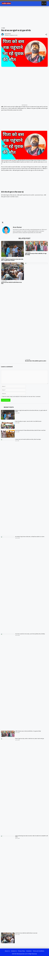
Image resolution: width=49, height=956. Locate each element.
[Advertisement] (24, 16)
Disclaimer (29, 951)
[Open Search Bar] (42, 3)
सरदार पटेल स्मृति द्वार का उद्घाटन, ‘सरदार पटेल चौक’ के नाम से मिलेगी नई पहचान (28, 421)
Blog (4, 27)
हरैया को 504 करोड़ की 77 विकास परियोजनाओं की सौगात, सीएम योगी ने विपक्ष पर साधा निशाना (30, 430)
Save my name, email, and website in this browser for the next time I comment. (21, 396)
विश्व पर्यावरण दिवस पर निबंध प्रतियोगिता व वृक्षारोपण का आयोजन (35, 361)
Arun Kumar (8, 33)
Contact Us (14, 951)
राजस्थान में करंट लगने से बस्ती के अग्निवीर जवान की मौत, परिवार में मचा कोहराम (28, 439)
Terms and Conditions (38, 951)
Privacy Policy (21, 951)
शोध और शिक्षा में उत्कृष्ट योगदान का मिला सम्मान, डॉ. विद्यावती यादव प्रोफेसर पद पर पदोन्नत (29, 536)
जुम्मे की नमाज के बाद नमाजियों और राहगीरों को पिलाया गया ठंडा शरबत (11, 283)
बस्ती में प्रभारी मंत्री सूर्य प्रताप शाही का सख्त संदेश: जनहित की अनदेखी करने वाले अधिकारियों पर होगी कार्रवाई (31, 836)
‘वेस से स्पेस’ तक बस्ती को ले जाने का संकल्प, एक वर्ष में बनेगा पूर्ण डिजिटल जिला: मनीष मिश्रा (30, 633)
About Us (7, 951)
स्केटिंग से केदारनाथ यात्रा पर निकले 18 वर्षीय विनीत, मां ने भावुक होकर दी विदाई (35, 254)
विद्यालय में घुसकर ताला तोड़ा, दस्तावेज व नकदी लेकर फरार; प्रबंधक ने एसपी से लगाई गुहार (29, 738)
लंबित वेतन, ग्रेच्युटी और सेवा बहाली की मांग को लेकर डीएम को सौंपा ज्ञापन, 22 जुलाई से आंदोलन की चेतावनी (12, 260)
